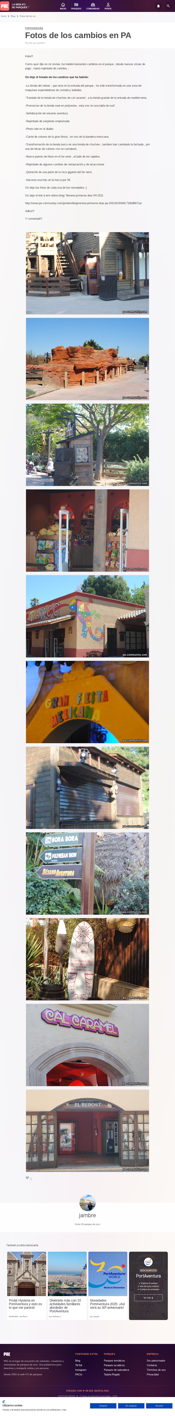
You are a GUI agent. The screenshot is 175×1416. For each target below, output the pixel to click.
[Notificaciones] (158, 6)
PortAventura (34, 28)
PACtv (78, 1374)
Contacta (152, 1365)
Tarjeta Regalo (112, 1374)
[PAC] (4, 6)
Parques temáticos (114, 1360)
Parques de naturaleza (116, 1369)
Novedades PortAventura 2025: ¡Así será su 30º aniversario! (107, 1304)
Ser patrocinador (156, 1360)
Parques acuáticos (114, 1365)
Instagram (80, 1369)
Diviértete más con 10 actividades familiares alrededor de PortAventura (65, 1306)
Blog (13, 16)
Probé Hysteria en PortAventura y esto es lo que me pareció (25, 1304)
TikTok (78, 1365)
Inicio (3, 16)
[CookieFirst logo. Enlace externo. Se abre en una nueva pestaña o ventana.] (4, 1401)
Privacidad (153, 1374)
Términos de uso (156, 1369)
